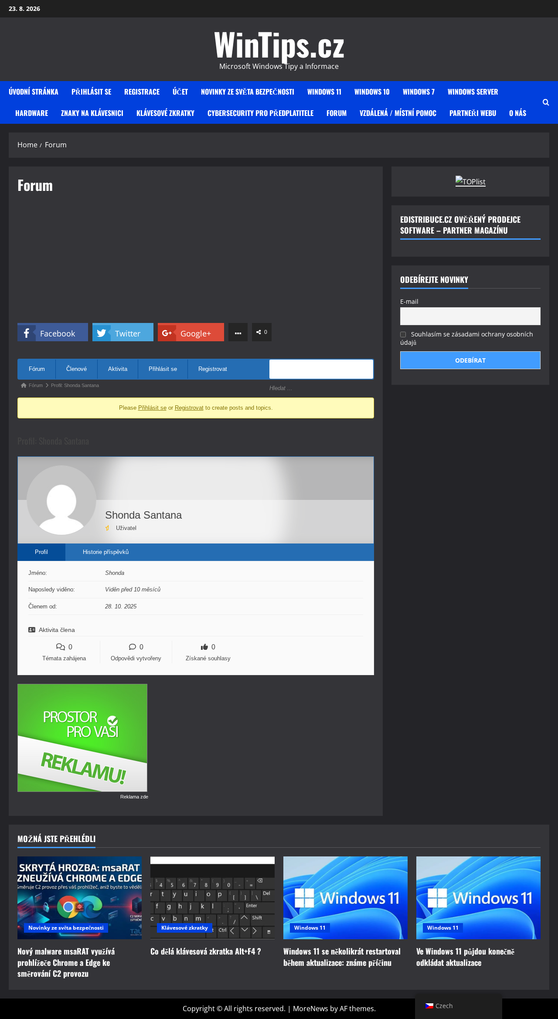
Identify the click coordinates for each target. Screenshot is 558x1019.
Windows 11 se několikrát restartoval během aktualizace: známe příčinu (342, 956)
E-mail (409, 301)
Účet (180, 91)
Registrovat (212, 369)
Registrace (142, 91)
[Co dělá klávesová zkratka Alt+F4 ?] (212, 897)
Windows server (473, 91)
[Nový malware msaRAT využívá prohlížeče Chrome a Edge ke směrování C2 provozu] (79, 897)
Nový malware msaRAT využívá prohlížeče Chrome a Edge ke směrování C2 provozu (66, 961)
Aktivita (117, 369)
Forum (337, 113)
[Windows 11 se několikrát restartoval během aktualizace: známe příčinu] (345, 897)
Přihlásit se (91, 91)
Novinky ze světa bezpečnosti (247, 91)
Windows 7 (419, 91)
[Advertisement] (195, 262)
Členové (76, 369)
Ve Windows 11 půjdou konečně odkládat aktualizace (465, 956)
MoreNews (310, 1008)
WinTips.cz (279, 43)
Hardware (31, 113)
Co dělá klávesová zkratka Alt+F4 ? (205, 951)
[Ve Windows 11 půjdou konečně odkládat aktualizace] (478, 897)
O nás (517, 113)
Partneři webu (472, 113)
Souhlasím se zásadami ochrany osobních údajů (466, 337)
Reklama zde (134, 796)
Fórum (37, 369)
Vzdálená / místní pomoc (398, 113)
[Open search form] (546, 102)
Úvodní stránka (33, 91)
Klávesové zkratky (165, 113)
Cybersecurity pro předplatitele (260, 113)
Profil (41, 552)
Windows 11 (324, 91)
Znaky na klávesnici (92, 113)
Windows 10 (372, 91)
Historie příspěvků (106, 552)
